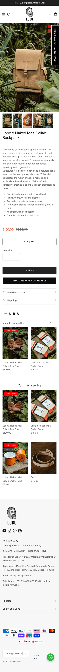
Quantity (7, 250)
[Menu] (3, 14)
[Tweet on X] (10, 314)
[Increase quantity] (18, 256)
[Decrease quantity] (5, 256)
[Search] (10, 14)
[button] (55, 45)
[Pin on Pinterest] (18, 314)
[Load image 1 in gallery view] (29, 67)
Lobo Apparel (15, 661)
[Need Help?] (50, 657)
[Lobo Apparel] (29, 14)
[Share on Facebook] (14, 314)
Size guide (29, 241)
